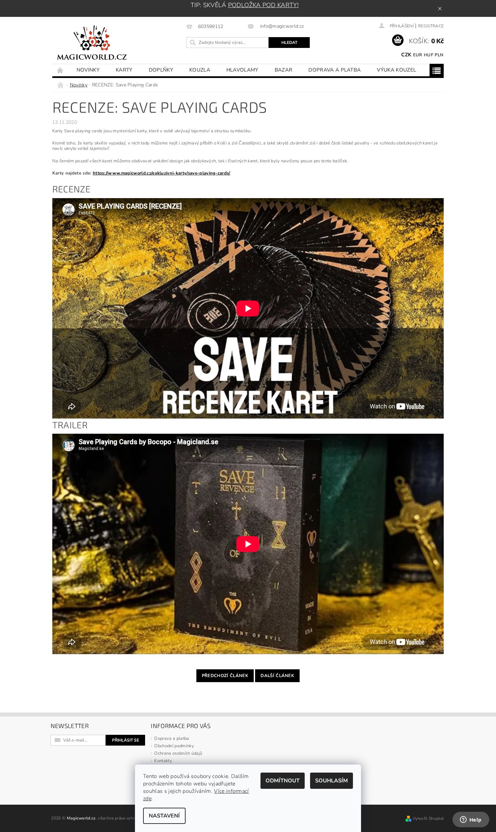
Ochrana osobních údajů (178, 753)
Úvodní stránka (60, 70)
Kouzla (199, 69)
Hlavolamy (242, 69)
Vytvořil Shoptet (428, 818)
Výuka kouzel (396, 69)
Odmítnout (283, 780)
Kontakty (163, 761)
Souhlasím (331, 780)
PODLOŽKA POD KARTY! (263, 5)
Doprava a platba (334, 69)
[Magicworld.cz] (92, 43)
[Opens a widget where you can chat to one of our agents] (470, 820)
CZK (406, 54)
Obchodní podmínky (174, 746)
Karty (124, 69)
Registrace (431, 26)
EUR (417, 55)
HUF (428, 55)
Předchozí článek (225, 676)
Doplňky (161, 69)
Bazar (284, 69)
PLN (439, 55)
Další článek (277, 676)
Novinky (88, 69)
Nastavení (164, 816)
